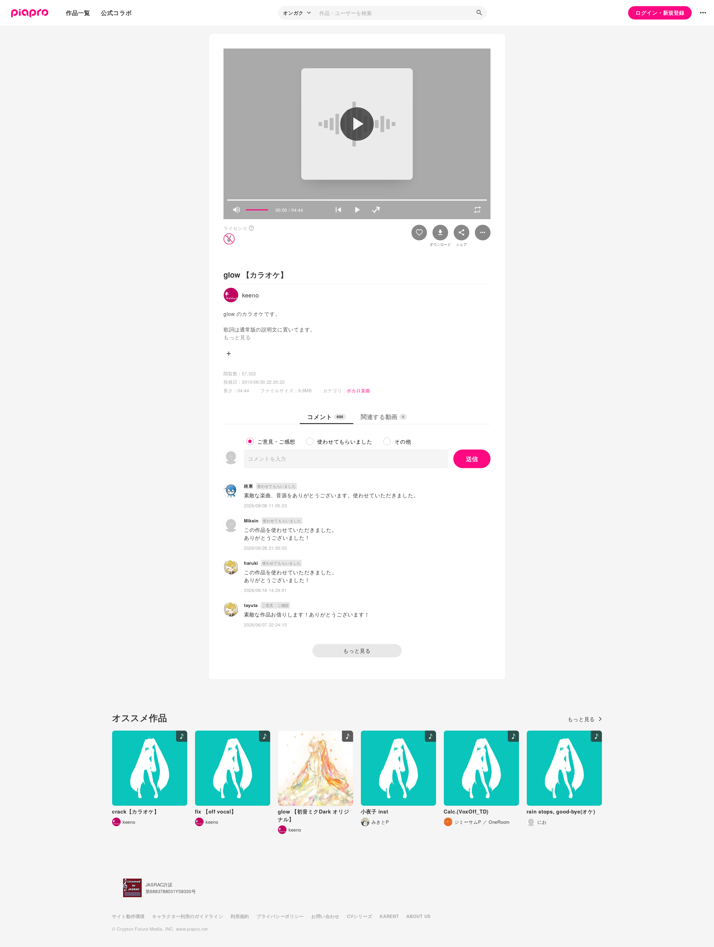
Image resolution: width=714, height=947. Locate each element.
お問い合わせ (325, 916)
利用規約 (240, 916)
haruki (251, 563)
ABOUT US (418, 916)
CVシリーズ (359, 916)
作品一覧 (78, 12)
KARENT (389, 916)
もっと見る (357, 650)
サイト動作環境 (128, 916)
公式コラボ (116, 12)
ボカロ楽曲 (358, 390)
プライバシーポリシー (280, 916)
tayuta (251, 605)
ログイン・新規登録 (660, 12)
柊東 (248, 486)
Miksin (251, 520)
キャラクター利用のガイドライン (187, 916)
